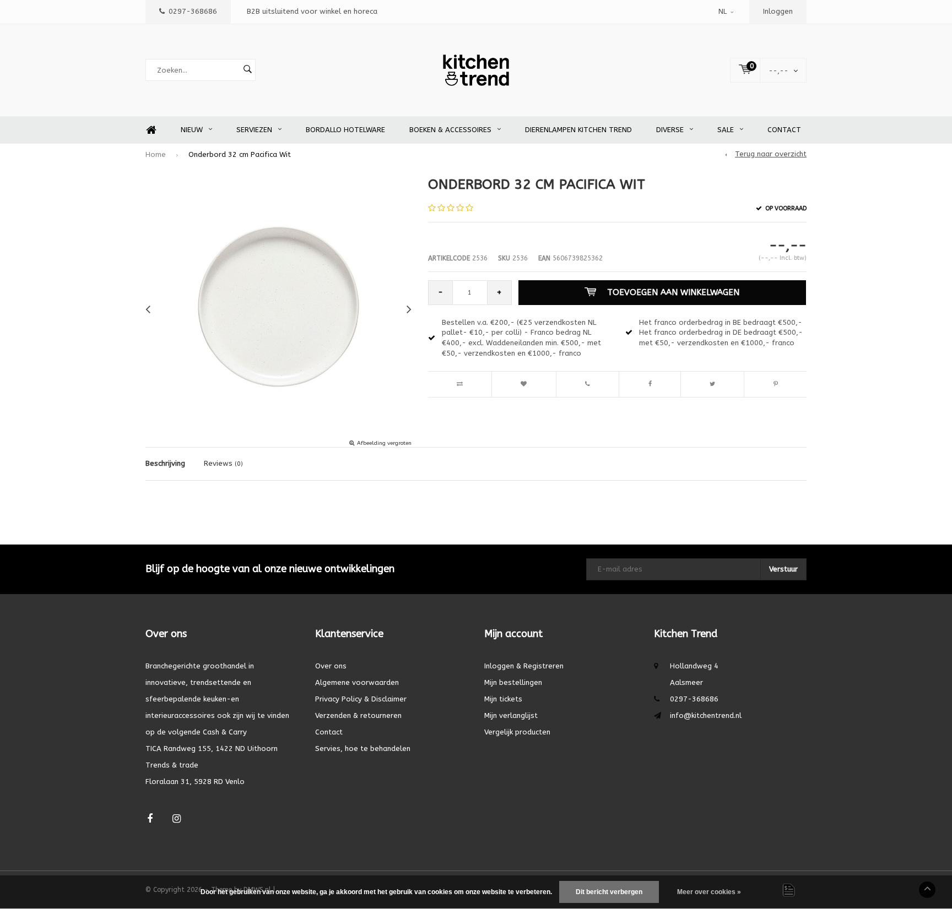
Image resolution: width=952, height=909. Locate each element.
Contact (784, 130)
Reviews (223, 463)
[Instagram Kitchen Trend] (176, 819)
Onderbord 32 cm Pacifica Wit (239, 154)
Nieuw (192, 130)
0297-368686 (193, 11)
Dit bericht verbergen (609, 892)
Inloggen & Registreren (524, 666)
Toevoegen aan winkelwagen (673, 292)
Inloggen (778, 11)
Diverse (670, 130)
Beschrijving (165, 463)
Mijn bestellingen (513, 682)
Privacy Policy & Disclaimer (361, 699)
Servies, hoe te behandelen (362, 748)
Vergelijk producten (517, 732)
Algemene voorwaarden (357, 682)
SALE (725, 130)
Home (150, 130)
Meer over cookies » (709, 892)
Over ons (331, 666)
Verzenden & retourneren (358, 715)
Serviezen (254, 130)
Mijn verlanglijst (511, 715)
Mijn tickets (503, 699)
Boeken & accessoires (450, 130)
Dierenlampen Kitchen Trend (578, 130)
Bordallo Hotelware (345, 130)
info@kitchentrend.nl (706, 715)
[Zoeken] (247, 70)
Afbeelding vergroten (384, 443)
